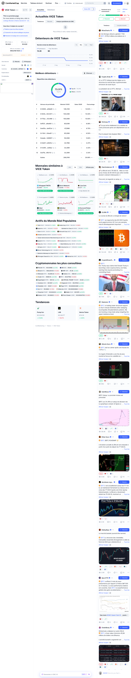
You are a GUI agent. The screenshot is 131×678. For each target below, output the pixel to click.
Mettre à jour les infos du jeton (14, 29)
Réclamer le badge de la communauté (16, 36)
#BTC (113, 588)
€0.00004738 (76, 295)
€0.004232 (50, 292)
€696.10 (47, 277)
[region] (42, 3)
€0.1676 (75, 292)
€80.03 (72, 274)
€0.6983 (46, 289)
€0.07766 (68, 277)
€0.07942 (73, 283)
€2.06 (76, 280)
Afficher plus (125, 10)
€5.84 (69, 267)
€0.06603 (48, 295)
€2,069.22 (48, 274)
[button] (58, 3)
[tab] (41, 21)
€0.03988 (48, 267)
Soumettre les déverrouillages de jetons (17, 32)
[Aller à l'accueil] (10, 3)
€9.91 (47, 286)
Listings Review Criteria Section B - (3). (16, 21)
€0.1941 (48, 283)
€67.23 (48, 280)
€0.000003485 (72, 286)
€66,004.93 (48, 270)
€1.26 (70, 270)
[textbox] (112, 673)
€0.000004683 (70, 289)
